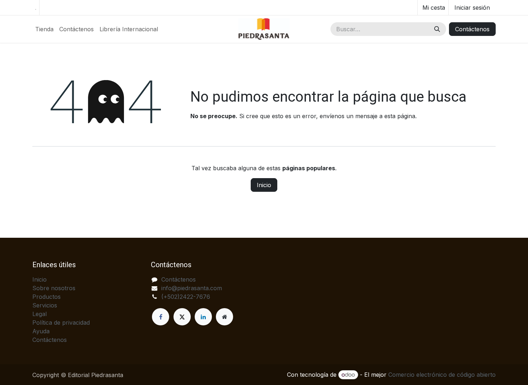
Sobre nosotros (53, 288)
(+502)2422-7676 (185, 296)
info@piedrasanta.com (191, 288)
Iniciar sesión (472, 7)
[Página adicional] (224, 316)
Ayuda (41, 331)
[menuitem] (44, 29)
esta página (399, 116)
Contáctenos (472, 29)
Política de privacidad (61, 322)
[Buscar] (437, 29)
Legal (39, 313)
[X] (182, 316)
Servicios (44, 305)
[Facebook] (160, 316)
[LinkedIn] (203, 316)
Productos (46, 296)
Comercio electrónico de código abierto (442, 374)
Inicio (264, 185)
